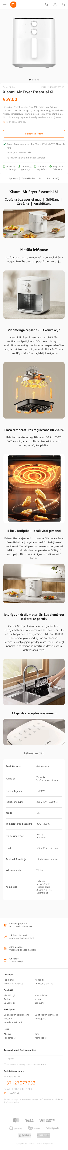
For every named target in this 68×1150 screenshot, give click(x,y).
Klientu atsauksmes (13, 983)
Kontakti (39, 980)
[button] (5, 4)
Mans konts (40, 1038)
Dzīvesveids (9, 1003)
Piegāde (8, 1018)
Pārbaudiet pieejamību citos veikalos (26, 157)
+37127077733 (20, 1083)
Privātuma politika (44, 983)
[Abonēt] (61, 1059)
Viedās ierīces (41, 995)
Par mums (9, 980)
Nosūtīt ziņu (15, 1093)
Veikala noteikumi (13, 1022)
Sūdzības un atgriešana (46, 1015)
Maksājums (40, 1018)
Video (38, 999)
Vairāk (43, 1065)
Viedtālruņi (9, 995)
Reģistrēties (9, 1038)
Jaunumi (39, 1003)
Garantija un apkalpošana (16, 1015)
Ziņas (37, 1034)
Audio (7, 999)
